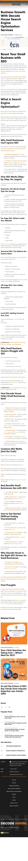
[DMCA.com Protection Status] (5, 832)
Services (14, 782)
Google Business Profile (16, 543)
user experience (19, 479)
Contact (14, 800)
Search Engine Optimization (18, 77)
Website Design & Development (16, 755)
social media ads (21, 163)
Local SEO (15, 319)
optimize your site (8, 425)
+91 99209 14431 (13, 769)
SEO (22, 465)
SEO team (12, 529)
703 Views (11, 49)
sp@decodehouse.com (14, 771)
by (4, 49)
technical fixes (14, 382)
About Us (14, 780)
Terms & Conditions (14, 805)
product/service (19, 498)
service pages (7, 432)
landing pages (16, 432)
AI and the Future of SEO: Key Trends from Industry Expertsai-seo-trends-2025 (14, 690)
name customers (4, 603)
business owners (22, 577)
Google (16, 127)
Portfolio (14, 794)
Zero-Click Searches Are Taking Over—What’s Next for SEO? (13, 653)
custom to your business (10, 568)
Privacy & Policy (14, 803)
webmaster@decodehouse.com (16, 774)
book (5, 118)
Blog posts (22, 537)
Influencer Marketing (13, 746)
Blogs (14, 797)
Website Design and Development (14, 791)
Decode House (5, 244)
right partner (18, 600)
